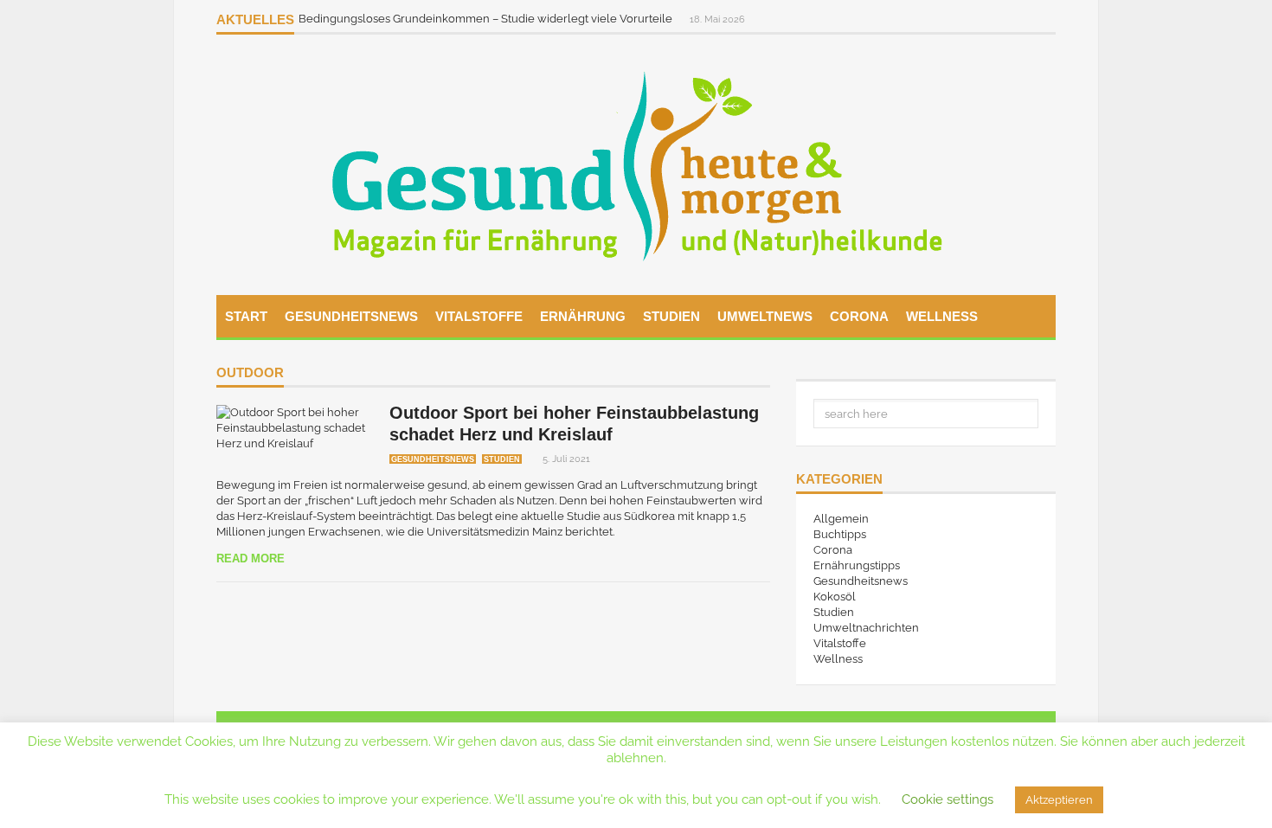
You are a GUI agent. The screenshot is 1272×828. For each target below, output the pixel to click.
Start (246, 316)
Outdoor (250, 373)
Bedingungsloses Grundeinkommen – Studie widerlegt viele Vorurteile (487, 18)
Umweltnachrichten (866, 627)
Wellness (942, 316)
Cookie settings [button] (947, 799)
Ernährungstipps (856, 565)
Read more (250, 558)
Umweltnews (765, 316)
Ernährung (583, 316)
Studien (671, 316)
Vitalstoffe (479, 316)
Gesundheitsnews (351, 316)
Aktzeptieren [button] (1059, 799)
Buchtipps (839, 534)
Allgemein (841, 518)
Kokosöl (834, 596)
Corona (859, 316)
